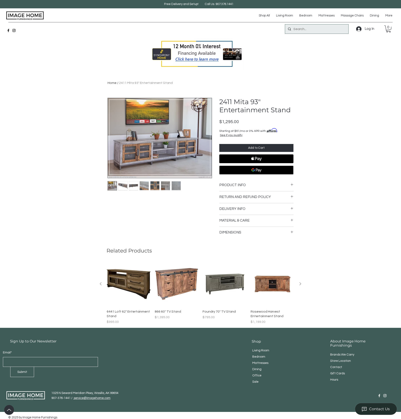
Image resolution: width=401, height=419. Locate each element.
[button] (388, 29)
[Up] (9, 410)
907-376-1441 (61, 398)
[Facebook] (8, 30)
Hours (334, 379)
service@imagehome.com (91, 398)
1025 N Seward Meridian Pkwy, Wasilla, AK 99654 (84, 393)
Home (112, 83)
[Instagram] (14, 30)
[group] (200, 293)
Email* (7, 352)
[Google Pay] (256, 170)
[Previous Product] (100, 283)
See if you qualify (231, 135)
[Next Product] (300, 283)
